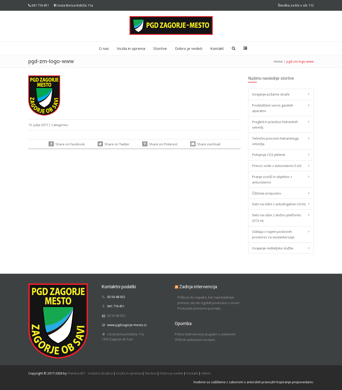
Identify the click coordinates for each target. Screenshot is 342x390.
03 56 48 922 (116, 297)
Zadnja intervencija (198, 286)
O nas (104, 48)
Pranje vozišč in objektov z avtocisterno (272, 179)
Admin (206, 373)
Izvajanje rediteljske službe (272, 248)
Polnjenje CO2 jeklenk (268, 154)
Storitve (160, 48)
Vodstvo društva (100, 373)
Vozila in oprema (131, 48)
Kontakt (217, 48)
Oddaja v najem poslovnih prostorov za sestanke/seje (273, 234)
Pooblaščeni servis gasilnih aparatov (272, 108)
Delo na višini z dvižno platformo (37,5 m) (276, 218)
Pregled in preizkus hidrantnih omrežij (275, 125)
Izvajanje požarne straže (271, 94)
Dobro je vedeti (188, 48)
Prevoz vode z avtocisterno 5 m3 (276, 165)
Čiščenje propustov (266, 193)
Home (278, 61)
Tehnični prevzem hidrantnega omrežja (275, 141)
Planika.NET (76, 373)
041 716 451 (40, 5)
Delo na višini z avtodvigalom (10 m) (278, 204)
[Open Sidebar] (245, 48)
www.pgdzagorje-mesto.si (126, 325)
